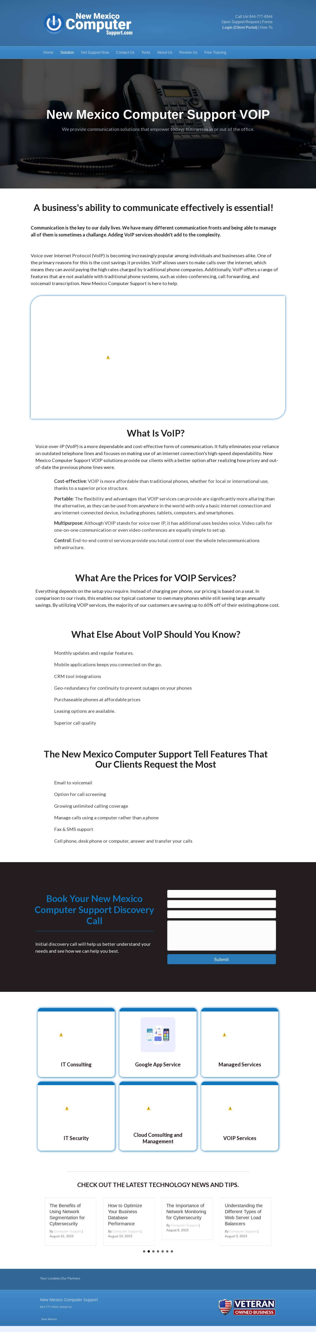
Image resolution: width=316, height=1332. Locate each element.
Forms (267, 22)
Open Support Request (240, 22)
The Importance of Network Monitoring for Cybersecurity (128, 1211)
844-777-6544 (261, 17)
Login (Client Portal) (239, 27)
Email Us (66, 1307)
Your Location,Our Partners (60, 1278)
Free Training (215, 52)
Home (48, 52)
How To (266, 27)
